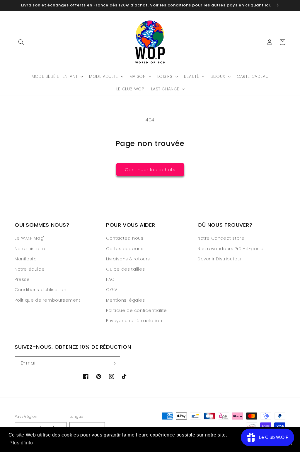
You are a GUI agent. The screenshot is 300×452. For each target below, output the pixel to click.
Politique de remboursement (48, 300)
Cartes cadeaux (124, 249)
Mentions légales (125, 300)
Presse (22, 279)
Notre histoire (30, 249)
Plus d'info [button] (21, 442)
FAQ (110, 279)
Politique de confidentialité (136, 310)
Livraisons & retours (128, 259)
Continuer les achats (150, 169)
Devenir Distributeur (219, 259)
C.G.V (111, 290)
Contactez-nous (124, 238)
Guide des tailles (125, 269)
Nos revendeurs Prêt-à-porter (231, 249)
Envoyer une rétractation (134, 321)
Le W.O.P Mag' (29, 238)
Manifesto (26, 259)
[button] (21, 42)
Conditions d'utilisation (40, 290)
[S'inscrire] (113, 363)
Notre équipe (30, 269)
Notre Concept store (220, 238)
